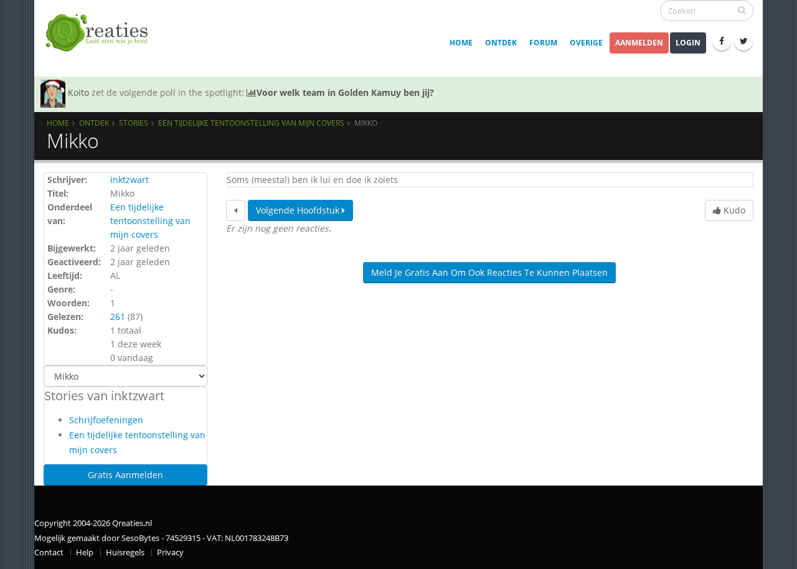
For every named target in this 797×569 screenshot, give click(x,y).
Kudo (733, 210)
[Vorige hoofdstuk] (235, 210)
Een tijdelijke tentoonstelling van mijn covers (251, 123)
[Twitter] (743, 41)
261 (117, 316)
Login (688, 42)
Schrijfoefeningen (106, 420)
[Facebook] (721, 41)
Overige (586, 42)
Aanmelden (639, 42)
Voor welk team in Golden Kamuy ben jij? (345, 92)
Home (461, 42)
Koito (78, 92)
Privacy (170, 552)
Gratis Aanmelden (125, 475)
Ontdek (501, 42)
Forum (543, 42)
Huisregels (125, 552)
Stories (133, 123)
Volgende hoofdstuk (299, 210)
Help (84, 552)
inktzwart (129, 180)
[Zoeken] (741, 10)
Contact (49, 552)
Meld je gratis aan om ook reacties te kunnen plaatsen (489, 272)
